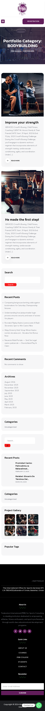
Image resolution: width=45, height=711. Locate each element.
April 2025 (9, 402)
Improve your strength (22, 122)
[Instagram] (25, 631)
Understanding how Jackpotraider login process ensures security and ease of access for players (22, 315)
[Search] (7, 445)
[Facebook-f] (15, 631)
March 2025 (9, 405)
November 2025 (11, 388)
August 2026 (10, 382)
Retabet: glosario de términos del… (25, 478)
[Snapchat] (29, 631)
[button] (3, 21)
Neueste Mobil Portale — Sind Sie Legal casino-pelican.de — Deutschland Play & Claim (21, 343)
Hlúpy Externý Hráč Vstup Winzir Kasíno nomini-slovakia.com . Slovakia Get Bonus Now (21, 333)
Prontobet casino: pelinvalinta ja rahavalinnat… (24, 466)
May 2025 (9, 399)
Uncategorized (10, 427)
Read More (15, 160)
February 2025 (11, 407)
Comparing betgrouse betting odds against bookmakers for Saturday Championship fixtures (22, 305)
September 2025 (12, 390)
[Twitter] (20, 631)
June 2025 (9, 396)
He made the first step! (22, 219)
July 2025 (8, 393)
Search (9, 272)
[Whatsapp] (39, 705)
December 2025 (11, 385)
